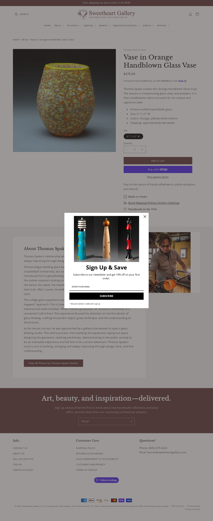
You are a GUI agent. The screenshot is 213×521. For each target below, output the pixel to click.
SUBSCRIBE (106, 296)
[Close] (145, 216)
